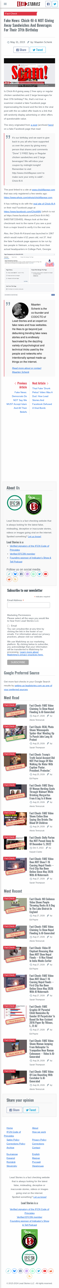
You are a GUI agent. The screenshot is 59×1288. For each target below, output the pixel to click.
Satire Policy (13, 1139)
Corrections (38, 1143)
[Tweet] (55, 4)
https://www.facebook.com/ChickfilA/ (22, 211)
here (50, 125)
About (35, 1128)
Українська (38, 1166)
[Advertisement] (29, 447)
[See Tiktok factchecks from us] (9, 574)
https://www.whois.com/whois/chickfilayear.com (28, 197)
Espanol (11, 1158)
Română (11, 1162)
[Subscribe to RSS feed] (15, 579)
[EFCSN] (29, 1257)
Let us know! (34, 536)
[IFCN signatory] (29, 1239)
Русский (36, 1162)
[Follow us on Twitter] (39, 574)
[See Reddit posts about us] (9, 579)
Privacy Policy (39, 1139)
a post (34, 125)
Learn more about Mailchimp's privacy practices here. (25, 653)
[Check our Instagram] (27, 574)
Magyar (36, 1158)
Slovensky (12, 1166)
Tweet (39, 50)
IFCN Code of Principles (12, 1134)
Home (10, 1128)
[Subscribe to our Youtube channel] (45, 574)
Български (12, 1154)
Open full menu (5, 4)
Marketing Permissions (19, 615)
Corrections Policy (16, 1143)
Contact (36, 1147)
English (36, 1154)
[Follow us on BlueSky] (15, 574)
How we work (39, 1132)
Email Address (15, 600)
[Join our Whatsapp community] (33, 574)
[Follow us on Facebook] (21, 574)
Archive (10, 1147)
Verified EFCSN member (22, 553)
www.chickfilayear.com (43, 189)
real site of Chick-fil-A (44, 203)
